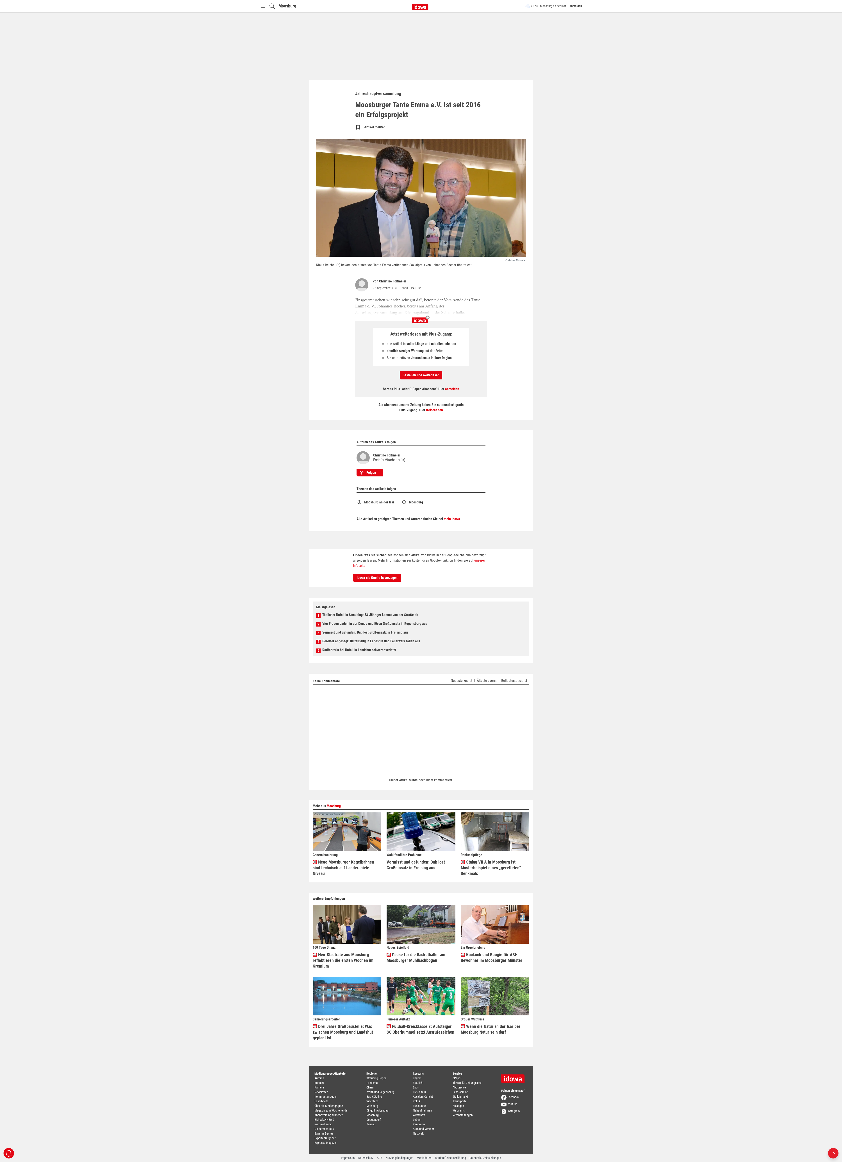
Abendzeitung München (328, 1115)
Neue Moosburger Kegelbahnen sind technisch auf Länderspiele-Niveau (343, 867)
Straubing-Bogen (376, 1078)
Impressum (348, 1158)
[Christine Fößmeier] (362, 284)
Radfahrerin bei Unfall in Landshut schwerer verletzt (359, 650)
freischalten (434, 410)
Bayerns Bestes (323, 1133)
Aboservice (459, 1087)
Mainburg (372, 1106)
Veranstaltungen (463, 1115)
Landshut (372, 1083)
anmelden (452, 389)
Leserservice (460, 1092)
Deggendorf (373, 1119)
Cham (370, 1087)
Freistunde (419, 1106)
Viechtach (372, 1101)
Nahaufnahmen (422, 1110)
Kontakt (319, 1083)
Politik (416, 1101)
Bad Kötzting (374, 1096)
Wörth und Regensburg (380, 1092)
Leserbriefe (321, 1101)
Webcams (459, 1110)
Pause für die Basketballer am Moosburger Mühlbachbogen (416, 957)
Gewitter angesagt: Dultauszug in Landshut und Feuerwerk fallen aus (371, 641)
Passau (370, 1124)
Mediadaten (424, 1158)
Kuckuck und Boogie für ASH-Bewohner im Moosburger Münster (491, 957)
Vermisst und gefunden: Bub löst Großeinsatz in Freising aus (365, 632)
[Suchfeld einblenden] (272, 6)
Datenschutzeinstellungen (485, 1158)
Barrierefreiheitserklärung (450, 1158)
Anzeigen (458, 1106)
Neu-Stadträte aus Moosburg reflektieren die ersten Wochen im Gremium (343, 960)
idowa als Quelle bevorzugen (377, 578)
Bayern (417, 1078)
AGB (379, 1158)
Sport (416, 1087)
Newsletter (321, 1092)
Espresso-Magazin (325, 1142)
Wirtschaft (419, 1115)
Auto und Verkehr (423, 1129)
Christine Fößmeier (392, 281)
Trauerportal (460, 1101)
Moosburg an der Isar (379, 502)
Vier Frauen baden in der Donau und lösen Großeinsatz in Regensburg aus (374, 623)
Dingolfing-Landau (377, 1110)
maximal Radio (323, 1124)
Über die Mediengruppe (328, 1106)
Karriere (319, 1087)
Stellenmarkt (460, 1096)
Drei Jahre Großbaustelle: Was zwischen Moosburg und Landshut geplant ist (343, 1032)
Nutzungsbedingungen (399, 1158)
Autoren (319, 1078)
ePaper (457, 1078)
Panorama (419, 1124)
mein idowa (452, 519)
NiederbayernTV (324, 1129)
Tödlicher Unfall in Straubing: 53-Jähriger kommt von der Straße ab (370, 615)
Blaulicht (418, 1083)
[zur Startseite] (514, 1077)
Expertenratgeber (324, 1138)
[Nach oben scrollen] (833, 1153)
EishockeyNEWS (324, 1119)
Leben (417, 1119)
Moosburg (287, 6)
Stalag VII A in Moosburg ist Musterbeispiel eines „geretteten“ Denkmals (491, 867)
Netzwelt (418, 1133)
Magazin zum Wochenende (331, 1110)
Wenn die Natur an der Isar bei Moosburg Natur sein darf (490, 1029)
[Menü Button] (263, 6)
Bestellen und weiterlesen (421, 375)
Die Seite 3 (419, 1092)
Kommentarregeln (325, 1096)
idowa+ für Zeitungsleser (467, 1083)
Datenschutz (365, 1158)
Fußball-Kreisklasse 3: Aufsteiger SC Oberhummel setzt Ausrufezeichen (420, 1029)
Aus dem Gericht (423, 1096)
